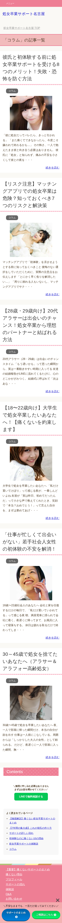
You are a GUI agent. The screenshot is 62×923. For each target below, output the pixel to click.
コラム (12, 90)
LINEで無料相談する (31, 796)
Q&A (9, 894)
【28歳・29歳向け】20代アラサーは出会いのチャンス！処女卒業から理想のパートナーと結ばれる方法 (30, 325)
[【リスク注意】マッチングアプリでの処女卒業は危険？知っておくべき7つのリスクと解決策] (31, 254)
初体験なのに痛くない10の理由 (26, 838)
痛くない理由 (14, 874)
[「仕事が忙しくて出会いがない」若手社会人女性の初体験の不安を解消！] (31, 597)
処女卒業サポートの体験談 (23, 843)
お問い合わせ (14, 898)
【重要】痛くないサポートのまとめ (28, 869)
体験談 (10, 889)
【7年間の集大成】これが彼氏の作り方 (30, 828)
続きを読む (52, 167)
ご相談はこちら (44, 914)
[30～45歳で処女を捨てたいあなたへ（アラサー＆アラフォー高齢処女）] (31, 717)
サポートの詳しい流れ (21, 833)
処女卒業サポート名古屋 (24, 14)
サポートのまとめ (16, 912)
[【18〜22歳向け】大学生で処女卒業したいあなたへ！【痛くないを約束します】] (31, 478)
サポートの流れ (15, 884)
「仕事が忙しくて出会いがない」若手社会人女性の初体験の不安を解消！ (29, 542)
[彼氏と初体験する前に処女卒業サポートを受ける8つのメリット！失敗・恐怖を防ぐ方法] (31, 127)
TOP (21, 28)
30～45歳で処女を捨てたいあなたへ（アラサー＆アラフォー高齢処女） (30, 661)
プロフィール (14, 879)
